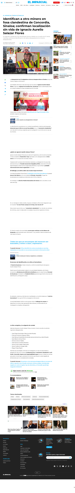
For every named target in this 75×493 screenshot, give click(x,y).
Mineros (17, 396)
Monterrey (37, 5)
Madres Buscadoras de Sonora (38, 399)
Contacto (22, 460)
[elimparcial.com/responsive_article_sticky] (74, 487)
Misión (21, 453)
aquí (36, 371)
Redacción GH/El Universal (10, 42)
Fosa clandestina (26, 399)
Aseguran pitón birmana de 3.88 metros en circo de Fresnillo (22, 386)
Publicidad (22, 464)
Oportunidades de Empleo (26, 457)
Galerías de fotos (6, 460)
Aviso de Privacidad (24, 449)
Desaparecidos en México (16, 399)
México (15, 15)
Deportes (5, 447)
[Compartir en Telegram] (27, 43)
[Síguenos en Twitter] (64, 2)
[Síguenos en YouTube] (68, 2)
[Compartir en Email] (30, 43)
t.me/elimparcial (68, 439)
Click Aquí (49, 447)
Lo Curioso (5, 444)
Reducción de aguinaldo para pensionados (43, 385)
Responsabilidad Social (25, 451)
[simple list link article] (62, 39)
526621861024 (49, 439)
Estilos (4, 451)
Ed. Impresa (48, 5)
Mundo (4, 442)
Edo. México (26, 5)
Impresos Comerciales (25, 448)
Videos (4, 462)
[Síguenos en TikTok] (70, 2)
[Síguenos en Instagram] (66, 2)
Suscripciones (23, 462)
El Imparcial (7, 15)
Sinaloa (21, 15)
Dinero (4, 446)
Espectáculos (6, 449)
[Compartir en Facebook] (22, 43)
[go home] (7, 474)
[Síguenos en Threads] (71, 2)
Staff (21, 446)
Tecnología (5, 453)
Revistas (53, 5)
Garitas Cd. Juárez (68, 5)
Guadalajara (32, 5)
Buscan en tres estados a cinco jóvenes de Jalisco (22, 378)
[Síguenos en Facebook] (62, 2)
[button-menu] (1, 2)
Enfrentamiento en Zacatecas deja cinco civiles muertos (42, 378)
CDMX (21, 5)
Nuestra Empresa (24, 455)
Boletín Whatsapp (24, 440)
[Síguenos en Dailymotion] (73, 2)
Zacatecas (35, 396)
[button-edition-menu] (63, 5)
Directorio (22, 459)
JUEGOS (17, 5)
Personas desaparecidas (43, 396)
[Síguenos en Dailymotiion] (71, 466)
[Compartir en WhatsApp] (20, 43)
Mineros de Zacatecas (26, 396)
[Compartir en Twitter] (25, 43)
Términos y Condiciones (62, 460)
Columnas (43, 5)
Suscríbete (56, 2)
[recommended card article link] (12, 120)
